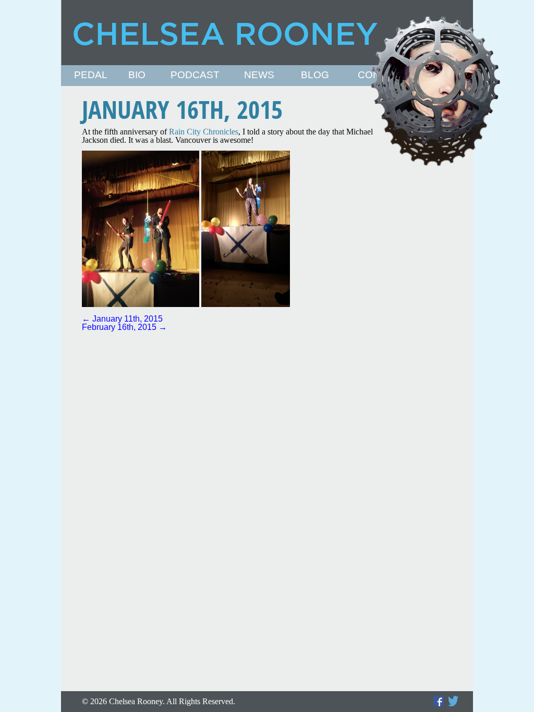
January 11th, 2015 (122, 318)
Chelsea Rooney (266, 32)
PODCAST (195, 75)
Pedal (90, 75)
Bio (136, 75)
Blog (315, 75)
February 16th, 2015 (124, 327)
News (259, 75)
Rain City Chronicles (203, 131)
